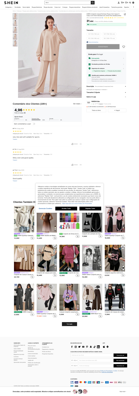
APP (104, 343)
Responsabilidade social (18, 351)
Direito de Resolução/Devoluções (34, 348)
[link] (122, 2)
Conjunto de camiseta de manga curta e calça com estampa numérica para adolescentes (92, 234)
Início (14, 11)
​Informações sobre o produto (33, 365)
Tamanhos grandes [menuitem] (116, 7)
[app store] (104, 347)
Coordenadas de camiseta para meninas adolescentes (73, 11)
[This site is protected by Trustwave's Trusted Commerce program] (71, 386)
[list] (85, 346)
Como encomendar (33, 353)
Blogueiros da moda (19, 354)
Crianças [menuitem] (64, 7)
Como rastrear (31, 356)
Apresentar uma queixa (20, 362)
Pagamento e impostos (48, 349)
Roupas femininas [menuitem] (37, 7)
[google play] (107, 347)
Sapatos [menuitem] (126, 7)
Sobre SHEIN (17, 348)
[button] (130, 3)
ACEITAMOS (73, 379)
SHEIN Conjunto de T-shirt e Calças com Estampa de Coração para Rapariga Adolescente (24, 312)
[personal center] (119, 3)
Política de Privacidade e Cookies (109, 370)
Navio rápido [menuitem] (26, 7)
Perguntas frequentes (47, 354)
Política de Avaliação (19, 113)
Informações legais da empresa (19, 346)
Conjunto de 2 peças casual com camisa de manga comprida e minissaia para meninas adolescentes (24, 274)
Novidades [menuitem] (18, 7)
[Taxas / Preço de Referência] (94, 21)
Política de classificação (34, 362)
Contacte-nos (45, 347)
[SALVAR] (123, 46)
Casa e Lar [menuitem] (57, 7)
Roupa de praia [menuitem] (48, 7)
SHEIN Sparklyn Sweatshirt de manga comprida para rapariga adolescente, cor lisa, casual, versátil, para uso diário (24, 235)
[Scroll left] (131, 7)
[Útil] (72, 144)
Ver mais (69, 324)
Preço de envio (32, 345)
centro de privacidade (107, 372)
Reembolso (31, 351)
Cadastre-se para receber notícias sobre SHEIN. (86, 351)
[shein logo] (11, 2)
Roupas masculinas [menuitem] (74, 7)
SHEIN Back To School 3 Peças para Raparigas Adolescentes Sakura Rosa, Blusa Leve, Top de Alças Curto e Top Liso (92, 313)
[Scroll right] (133, 7)
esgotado (103, 47)
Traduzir (15, 139)
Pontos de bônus (46, 351)
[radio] (94, 34)
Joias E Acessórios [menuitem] (104, 7)
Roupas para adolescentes (30, 11)
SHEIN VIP (30, 360)
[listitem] (24, 223)
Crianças (19, 11)
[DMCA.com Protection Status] (76, 386)
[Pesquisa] (93, 2)
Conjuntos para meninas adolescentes (48, 11)
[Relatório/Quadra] (81, 144)
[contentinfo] (98, 382)
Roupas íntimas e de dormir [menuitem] (90, 7)
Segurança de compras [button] (98, 68)
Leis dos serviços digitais (18, 359)
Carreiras (16, 356)
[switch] (33, 124)
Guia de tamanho (32, 358)
